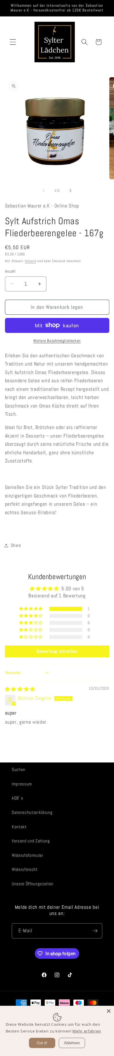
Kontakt (19, 827)
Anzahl (10, 271)
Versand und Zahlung (31, 841)
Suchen (18, 769)
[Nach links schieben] (43, 190)
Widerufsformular (27, 855)
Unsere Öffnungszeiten (32, 884)
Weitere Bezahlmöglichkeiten (57, 340)
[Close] (109, 1011)
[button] (13, 42)
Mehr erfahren (86, 1031)
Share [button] (16, 545)
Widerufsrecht (25, 869)
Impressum (22, 784)
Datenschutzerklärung (32, 812)
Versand (30, 261)
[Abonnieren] (95, 930)
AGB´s (17, 798)
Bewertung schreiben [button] (57, 651)
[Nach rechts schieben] (70, 190)
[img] (20, 689)
